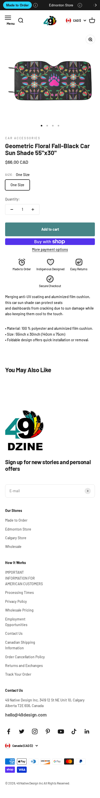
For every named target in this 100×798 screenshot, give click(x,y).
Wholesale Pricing (19, 610)
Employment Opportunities (16, 622)
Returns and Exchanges (24, 665)
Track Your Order (18, 674)
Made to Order (17, 5)
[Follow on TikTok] (74, 731)
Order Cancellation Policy (25, 657)
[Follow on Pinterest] (47, 731)
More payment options (50, 249)
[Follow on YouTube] (60, 731)
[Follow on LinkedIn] (87, 731)
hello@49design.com (26, 715)
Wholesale (13, 546)
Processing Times (19, 592)
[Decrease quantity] (11, 209)
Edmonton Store (61, 5)
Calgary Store (15, 538)
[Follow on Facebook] (8, 731)
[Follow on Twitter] (21, 731)
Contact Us (14, 633)
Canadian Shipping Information (20, 645)
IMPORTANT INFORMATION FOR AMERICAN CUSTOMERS (24, 578)
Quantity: (12, 199)
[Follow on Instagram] (34, 731)
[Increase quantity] (32, 209)
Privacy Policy (16, 601)
